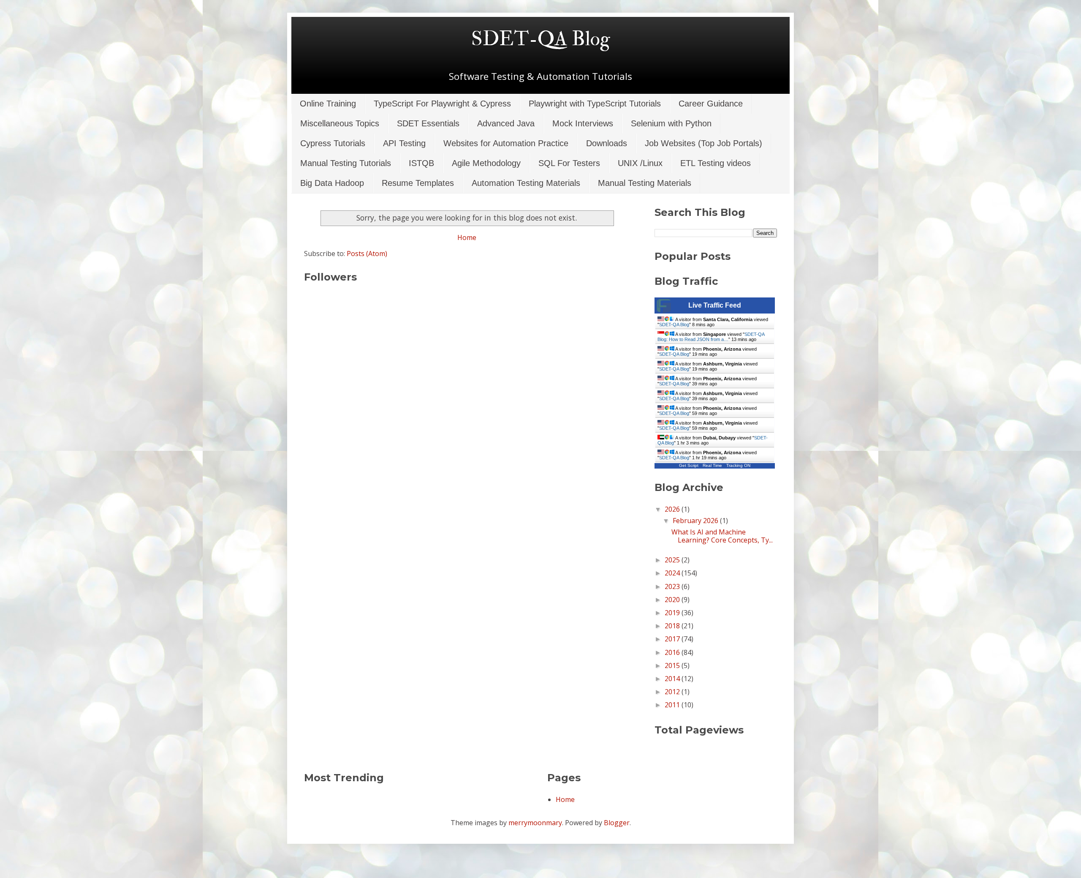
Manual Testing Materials (644, 183)
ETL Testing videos (715, 163)
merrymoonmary (535, 822)
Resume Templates (418, 183)
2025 (673, 559)
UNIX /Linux (640, 163)
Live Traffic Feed (714, 305)
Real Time (712, 465)
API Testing (404, 143)
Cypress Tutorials (332, 143)
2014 (673, 678)
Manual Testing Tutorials (345, 163)
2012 (673, 691)
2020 (673, 599)
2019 (673, 612)
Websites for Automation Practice (505, 143)
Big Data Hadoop (332, 183)
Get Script (688, 465)
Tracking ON (738, 465)
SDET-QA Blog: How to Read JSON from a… (710, 337)
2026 (673, 509)
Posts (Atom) (367, 253)
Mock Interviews (582, 123)
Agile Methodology (486, 163)
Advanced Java (506, 123)
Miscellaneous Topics (339, 123)
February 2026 (696, 520)
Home (466, 237)
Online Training (328, 103)
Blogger (617, 822)
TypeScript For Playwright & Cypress (442, 103)
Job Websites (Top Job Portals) (703, 143)
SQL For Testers (569, 163)
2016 (673, 652)
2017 (673, 639)
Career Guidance (711, 103)
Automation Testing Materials (526, 183)
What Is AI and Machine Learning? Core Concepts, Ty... (722, 536)
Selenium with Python (671, 123)
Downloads (606, 143)
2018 (673, 625)
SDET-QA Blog (540, 39)
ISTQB (421, 163)
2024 (673, 573)
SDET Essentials (428, 123)
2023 (673, 586)
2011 (673, 704)
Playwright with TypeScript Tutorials (595, 103)
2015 (673, 665)
